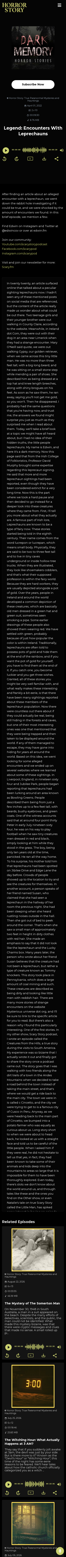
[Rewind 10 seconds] (4, 159)
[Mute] (61, 150)
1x (30, 159)
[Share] (56, 158)
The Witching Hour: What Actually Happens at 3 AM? (32, 1442)
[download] (44, 158)
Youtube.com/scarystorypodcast (24, 244)
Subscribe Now (33, 84)
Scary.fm (8, 267)
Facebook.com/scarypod (19, 249)
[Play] (6, 150)
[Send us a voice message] (60, 1551)
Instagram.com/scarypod (19, 253)
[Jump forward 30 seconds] (16, 159)
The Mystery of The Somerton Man (32, 1303)
